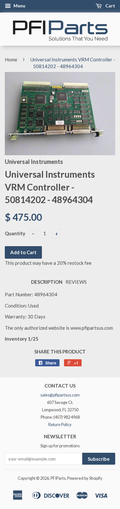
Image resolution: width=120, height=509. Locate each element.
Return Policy (60, 424)
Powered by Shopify (84, 478)
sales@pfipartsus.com (60, 394)
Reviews (76, 282)
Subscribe (99, 459)
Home (11, 59)
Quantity (15, 233)
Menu (18, 5)
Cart (109, 5)
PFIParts (58, 478)
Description (46, 282)
